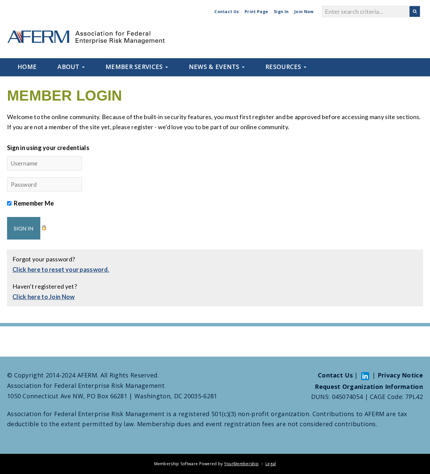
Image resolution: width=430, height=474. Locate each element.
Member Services (135, 67)
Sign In (281, 11)
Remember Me (34, 203)
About (69, 67)
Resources (284, 67)
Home (27, 67)
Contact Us (226, 11)
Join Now (303, 11)
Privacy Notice (400, 375)
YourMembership (241, 464)
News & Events (215, 67)
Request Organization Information (369, 386)
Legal (270, 464)
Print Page (256, 11)
